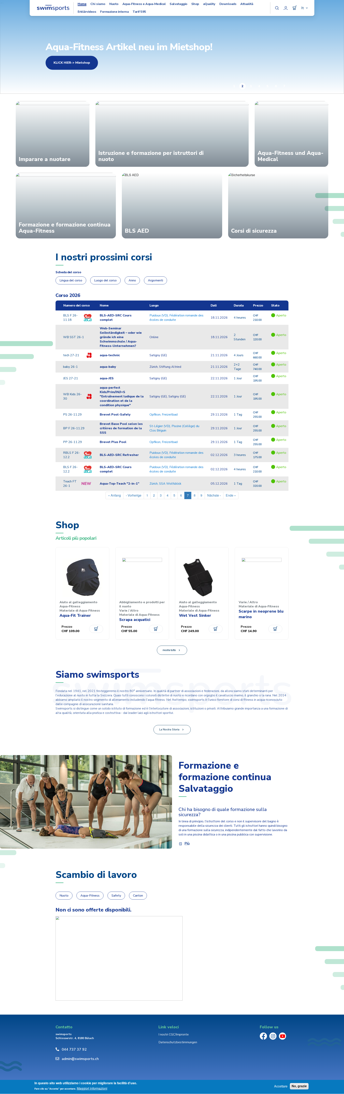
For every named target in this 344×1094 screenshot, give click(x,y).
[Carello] (294, 8)
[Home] (53, 8)
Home (82, 4)
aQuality (209, 4)
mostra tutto (169, 650)
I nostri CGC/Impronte (173, 1034)
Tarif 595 (139, 12)
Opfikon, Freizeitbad (164, 414)
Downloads (227, 4)
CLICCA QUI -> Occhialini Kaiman (79, 63)
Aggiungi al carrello (96, 629)
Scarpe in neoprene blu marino (261, 614)
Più (187, 843)
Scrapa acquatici (134, 619)
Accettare (280, 1086)
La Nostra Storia (169, 729)
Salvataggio (178, 4)
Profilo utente (285, 8)
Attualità (246, 4)
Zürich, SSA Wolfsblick (165, 483)
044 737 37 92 (74, 1049)
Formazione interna (114, 12)
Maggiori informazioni (92, 1088)
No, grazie (299, 1086)
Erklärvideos (87, 12)
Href (278, 320)
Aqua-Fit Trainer (75, 615)
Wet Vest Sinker (195, 615)
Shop (195, 4)
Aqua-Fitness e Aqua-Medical (144, 4)
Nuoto (113, 4)
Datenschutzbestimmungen (177, 1042)
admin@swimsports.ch (80, 1058)
